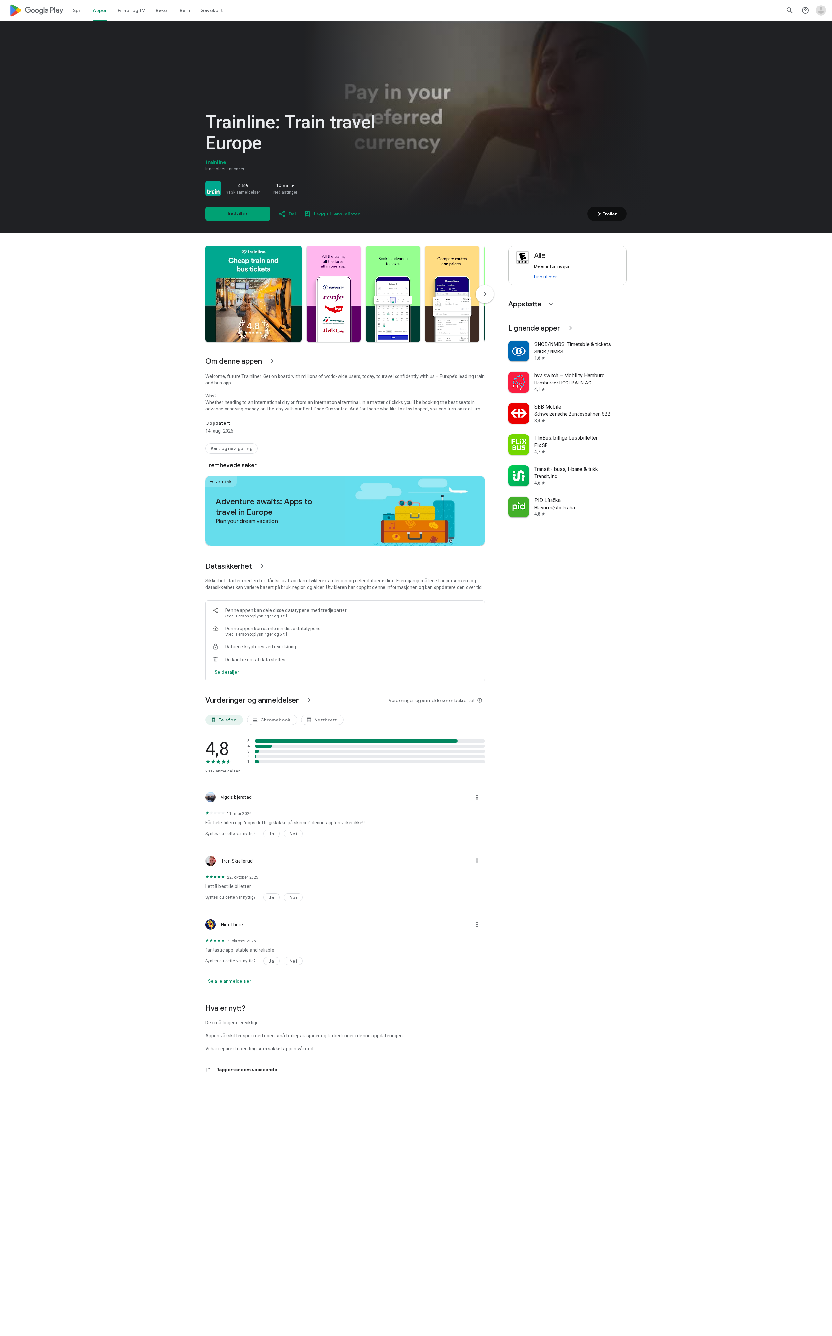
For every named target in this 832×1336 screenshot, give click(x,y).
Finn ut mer (545, 276)
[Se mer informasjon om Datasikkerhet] (261, 566)
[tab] (77, 10)
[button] (253, 294)
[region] (296, 188)
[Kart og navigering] (231, 448)
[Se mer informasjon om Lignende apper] (570, 328)
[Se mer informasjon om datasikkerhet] (227, 672)
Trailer (606, 214)
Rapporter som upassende (241, 1069)
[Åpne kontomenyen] (821, 10)
